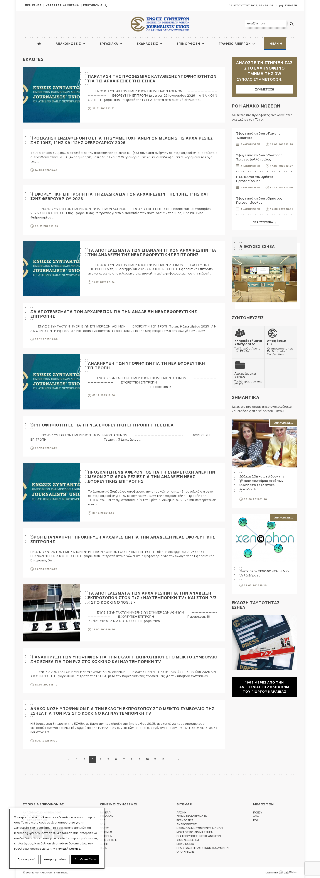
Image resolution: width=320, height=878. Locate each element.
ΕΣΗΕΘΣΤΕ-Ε (108, 840)
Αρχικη (181, 812)
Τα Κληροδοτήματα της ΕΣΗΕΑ (248, 345)
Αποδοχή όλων (85, 859)
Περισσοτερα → (264, 222)
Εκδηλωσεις (147, 43)
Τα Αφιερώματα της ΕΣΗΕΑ (248, 378)
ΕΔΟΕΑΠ (105, 812)
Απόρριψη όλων (55, 859)
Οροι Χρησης (186, 852)
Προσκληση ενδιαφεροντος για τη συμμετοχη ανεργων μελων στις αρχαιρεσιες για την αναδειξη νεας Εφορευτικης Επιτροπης (151, 476)
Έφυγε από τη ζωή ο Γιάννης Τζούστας (258, 135)
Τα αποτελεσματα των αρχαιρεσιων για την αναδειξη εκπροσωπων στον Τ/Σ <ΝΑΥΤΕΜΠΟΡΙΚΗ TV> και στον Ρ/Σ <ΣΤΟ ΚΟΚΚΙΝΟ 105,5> (152, 597)
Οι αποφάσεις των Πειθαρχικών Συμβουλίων (280, 347)
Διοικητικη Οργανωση (192, 816)
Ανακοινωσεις (68, 43)
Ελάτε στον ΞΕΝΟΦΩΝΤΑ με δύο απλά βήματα (264, 573)
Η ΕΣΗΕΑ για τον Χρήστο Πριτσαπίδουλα (254, 179)
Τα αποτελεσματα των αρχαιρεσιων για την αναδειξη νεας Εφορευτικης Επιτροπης (113, 314)
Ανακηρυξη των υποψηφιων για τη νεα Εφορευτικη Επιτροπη (146, 365)
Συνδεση (291, 5)
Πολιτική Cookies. (68, 849)
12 (163, 759)
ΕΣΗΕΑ (160, 24)
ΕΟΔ (256, 820)
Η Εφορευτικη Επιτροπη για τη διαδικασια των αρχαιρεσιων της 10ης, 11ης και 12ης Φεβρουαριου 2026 (119, 196)
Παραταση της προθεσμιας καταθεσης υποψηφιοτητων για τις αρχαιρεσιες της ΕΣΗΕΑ (152, 79)
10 (147, 759)
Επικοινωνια (93, 5)
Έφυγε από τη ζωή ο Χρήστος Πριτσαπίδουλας (259, 200)
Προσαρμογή (26, 859)
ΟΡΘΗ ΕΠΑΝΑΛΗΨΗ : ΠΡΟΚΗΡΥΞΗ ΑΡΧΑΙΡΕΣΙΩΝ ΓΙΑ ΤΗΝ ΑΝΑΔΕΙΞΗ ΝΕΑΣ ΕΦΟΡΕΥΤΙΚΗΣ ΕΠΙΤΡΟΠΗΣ (122, 539)
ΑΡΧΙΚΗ (39, 43)
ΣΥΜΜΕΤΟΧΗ (264, 89)
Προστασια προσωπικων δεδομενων (203, 848)
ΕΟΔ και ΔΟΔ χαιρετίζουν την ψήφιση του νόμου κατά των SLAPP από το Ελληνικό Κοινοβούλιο (261, 482)
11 (155, 759)
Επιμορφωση (188, 43)
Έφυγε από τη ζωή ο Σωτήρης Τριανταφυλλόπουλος (259, 157)
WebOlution (288, 872)
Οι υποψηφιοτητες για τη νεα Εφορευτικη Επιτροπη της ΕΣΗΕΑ (102, 425)
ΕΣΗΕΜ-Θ (106, 832)
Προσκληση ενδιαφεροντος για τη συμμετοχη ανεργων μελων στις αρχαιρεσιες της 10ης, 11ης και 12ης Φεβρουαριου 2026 (121, 140)
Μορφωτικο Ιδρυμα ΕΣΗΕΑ (195, 832)
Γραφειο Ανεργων (235, 43)
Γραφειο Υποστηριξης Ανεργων (199, 836)
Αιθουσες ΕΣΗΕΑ (257, 246)
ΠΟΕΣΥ (257, 812)
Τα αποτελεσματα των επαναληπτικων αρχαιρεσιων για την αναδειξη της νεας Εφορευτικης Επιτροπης (152, 252)
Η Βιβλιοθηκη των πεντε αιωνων (200, 828)
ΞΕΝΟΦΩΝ (106, 816)
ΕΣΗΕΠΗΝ (106, 836)
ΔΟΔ (256, 816)
